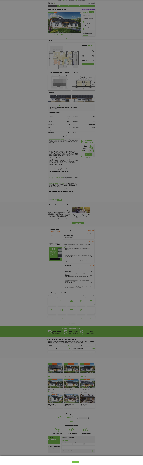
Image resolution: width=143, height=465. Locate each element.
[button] (71, 463)
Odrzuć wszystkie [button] (67, 461)
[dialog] (71, 232)
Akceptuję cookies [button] (75, 461)
